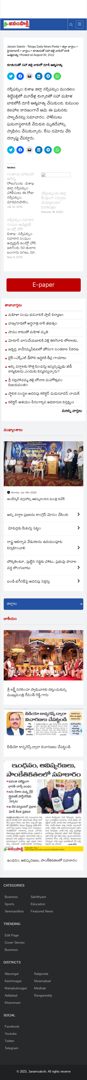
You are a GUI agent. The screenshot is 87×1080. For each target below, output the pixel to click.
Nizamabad (42, 981)
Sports (9, 904)
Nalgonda (41, 974)
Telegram (11, 1048)
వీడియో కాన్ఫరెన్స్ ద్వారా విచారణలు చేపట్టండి (39, 747)
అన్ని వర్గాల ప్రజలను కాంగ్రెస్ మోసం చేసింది (37, 515)
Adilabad (11, 995)
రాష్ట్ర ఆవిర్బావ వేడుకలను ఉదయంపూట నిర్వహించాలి (34, 545)
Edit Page (12, 935)
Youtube (11, 1033)
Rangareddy (43, 995)
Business (11, 897)
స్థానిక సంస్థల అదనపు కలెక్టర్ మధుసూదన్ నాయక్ (44, 394)
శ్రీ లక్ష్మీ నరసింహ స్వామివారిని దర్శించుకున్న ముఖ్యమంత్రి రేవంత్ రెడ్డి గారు (37, 693)
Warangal (12, 974)
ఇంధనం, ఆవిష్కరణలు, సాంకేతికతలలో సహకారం (42, 861)
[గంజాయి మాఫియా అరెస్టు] (24, 191)
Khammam (13, 1002)
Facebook (12, 1026)
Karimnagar (13, 981)
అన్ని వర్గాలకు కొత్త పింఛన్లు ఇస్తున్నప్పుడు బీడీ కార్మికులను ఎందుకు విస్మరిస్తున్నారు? (40, 369)
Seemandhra (14, 911)
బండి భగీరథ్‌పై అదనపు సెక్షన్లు (28, 582)
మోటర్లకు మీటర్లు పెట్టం (24, 529)
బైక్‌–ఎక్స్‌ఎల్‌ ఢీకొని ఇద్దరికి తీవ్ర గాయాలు (37, 358)
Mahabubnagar (16, 988)
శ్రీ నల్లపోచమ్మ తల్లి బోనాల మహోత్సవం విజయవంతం (35, 383)
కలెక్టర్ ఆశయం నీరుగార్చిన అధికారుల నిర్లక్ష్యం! (41, 403)
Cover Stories (15, 942)
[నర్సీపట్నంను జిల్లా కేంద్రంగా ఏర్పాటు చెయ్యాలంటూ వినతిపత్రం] (56, 181)
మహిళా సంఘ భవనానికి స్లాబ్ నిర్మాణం (36, 315)
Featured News (42, 911)
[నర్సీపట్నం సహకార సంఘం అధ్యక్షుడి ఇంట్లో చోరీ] (24, 239)
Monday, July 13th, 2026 (23, 493)
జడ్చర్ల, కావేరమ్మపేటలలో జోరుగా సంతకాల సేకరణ (43, 350)
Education (38, 904)
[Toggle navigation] (79, 24)
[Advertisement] (45, 8)
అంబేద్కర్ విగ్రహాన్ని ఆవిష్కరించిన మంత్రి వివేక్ (36, 499)
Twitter (9, 1041)
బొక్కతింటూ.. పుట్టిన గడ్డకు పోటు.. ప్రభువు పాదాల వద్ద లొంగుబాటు (41, 565)
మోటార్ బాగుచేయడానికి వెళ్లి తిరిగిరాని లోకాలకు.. (43, 341)
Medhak (40, 988)
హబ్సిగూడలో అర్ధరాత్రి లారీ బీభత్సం (32, 324)
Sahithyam (38, 897)
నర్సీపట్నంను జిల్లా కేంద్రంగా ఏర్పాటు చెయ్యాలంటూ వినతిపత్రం (53, 201)
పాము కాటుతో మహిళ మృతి (28, 332)
